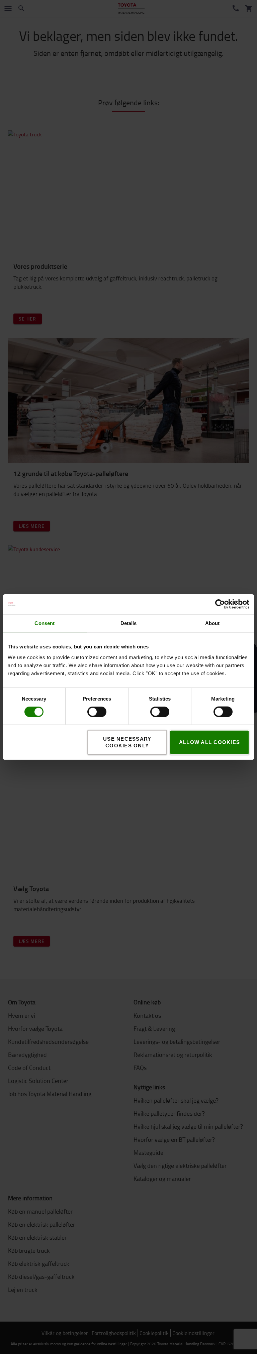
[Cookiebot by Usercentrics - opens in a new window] (220, 604)
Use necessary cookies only (127, 742)
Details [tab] (128, 623)
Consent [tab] (44, 623)
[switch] (87, 711)
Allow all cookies (209, 742)
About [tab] (212, 623)
